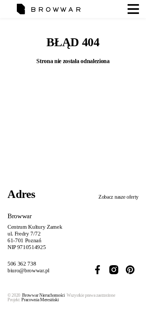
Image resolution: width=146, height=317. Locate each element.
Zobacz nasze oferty (118, 197)
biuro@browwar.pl (28, 270)
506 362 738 (21, 264)
